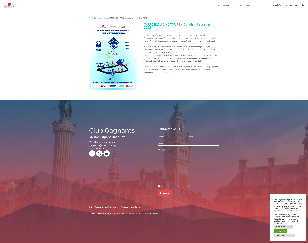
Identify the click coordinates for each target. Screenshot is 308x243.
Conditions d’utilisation (137, 213)
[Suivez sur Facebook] (92, 153)
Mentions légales (111, 207)
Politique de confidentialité (131, 207)
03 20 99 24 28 (97, 148)
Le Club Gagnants (223, 5)
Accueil (92, 18)
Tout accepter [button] (281, 231)
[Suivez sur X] (99, 153)
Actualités (277, 5)
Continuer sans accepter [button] (284, 235)
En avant (100, 18)
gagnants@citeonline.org (102, 145)
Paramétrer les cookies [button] (284, 227)
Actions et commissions (245, 5)
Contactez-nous (292, 5)
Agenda (264, 5)
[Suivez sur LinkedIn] (106, 153)
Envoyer (164, 193)
